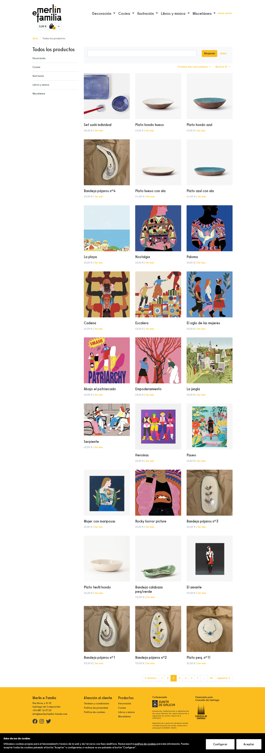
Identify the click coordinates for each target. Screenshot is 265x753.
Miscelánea (38, 93)
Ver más (99, 130)
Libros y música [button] (173, 13)
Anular (223, 53)
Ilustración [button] (146, 13)
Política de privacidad (96, 707)
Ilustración (38, 75)
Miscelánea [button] (203, 13)
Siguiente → (223, 678)
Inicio (35, 38)
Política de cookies (94, 712)
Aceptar (249, 744)
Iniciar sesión (225, 13)
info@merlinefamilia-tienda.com (49, 714)
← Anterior (151, 678)
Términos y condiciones (96, 703)
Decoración (38, 58)
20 (211, 678)
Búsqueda (209, 53)
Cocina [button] (124, 13)
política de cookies (145, 743)
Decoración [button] (102, 13)
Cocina (36, 67)
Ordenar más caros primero (193, 66)
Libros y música (40, 84)
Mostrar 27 (221, 66)
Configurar (220, 744)
